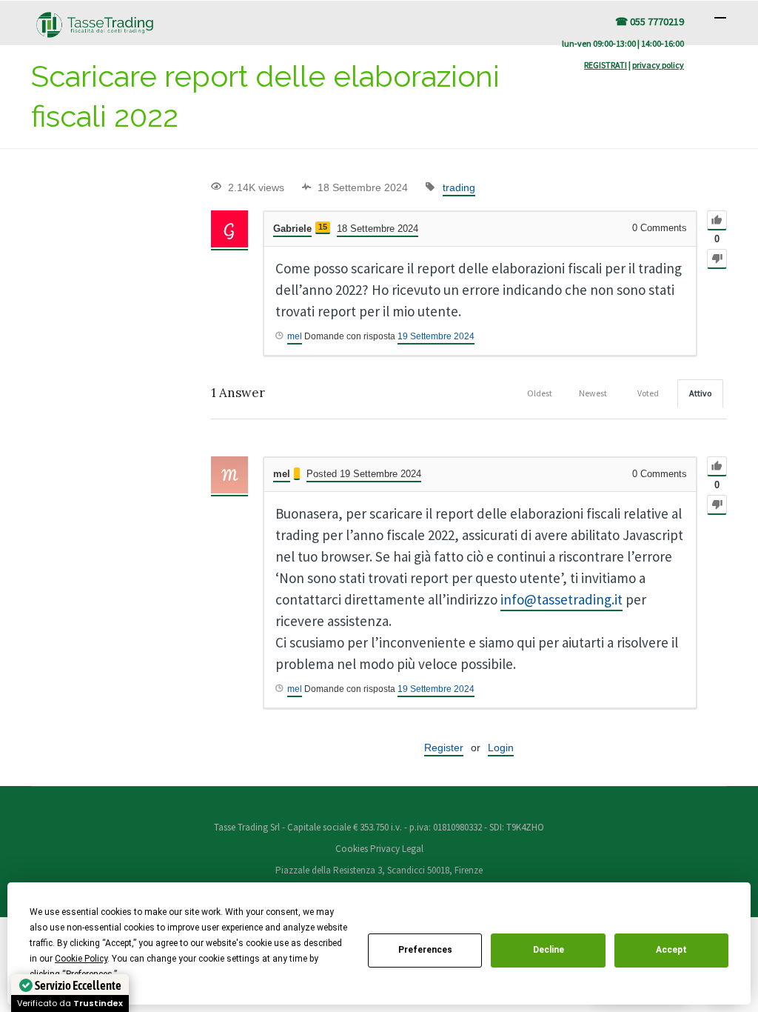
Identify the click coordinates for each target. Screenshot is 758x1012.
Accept (671, 950)
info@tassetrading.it (561, 599)
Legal (412, 848)
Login (501, 747)
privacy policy (658, 64)
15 (322, 226)
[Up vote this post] (717, 220)
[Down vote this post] (717, 259)
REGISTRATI (605, 64)
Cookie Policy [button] (81, 958)
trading (459, 187)
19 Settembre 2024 (436, 336)
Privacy (385, 848)
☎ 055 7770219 (649, 21)
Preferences (425, 950)
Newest (593, 393)
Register (443, 747)
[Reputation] (297, 473)
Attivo (700, 393)
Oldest (539, 393)
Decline (548, 950)
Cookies (352, 848)
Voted (648, 393)
